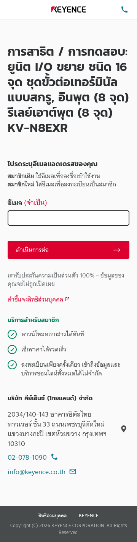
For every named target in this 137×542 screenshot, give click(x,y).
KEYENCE (89, 515)
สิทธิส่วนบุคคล (52, 515)
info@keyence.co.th (36, 472)
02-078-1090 (27, 457)
